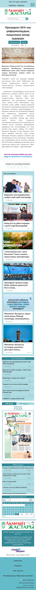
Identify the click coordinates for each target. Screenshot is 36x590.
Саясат (24, 42)
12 (13, 510)
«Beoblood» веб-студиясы (25, 587)
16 (31, 510)
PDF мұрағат (24, 404)
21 (22, 512)
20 (17, 512)
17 (4, 512)
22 (27, 512)
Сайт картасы (18, 571)
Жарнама (20, 5)
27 (17, 514)
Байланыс (12, 5)
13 (17, 510)
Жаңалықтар (14, 42)
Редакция (18, 566)
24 (4, 514)
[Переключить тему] (26, 5)
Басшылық (18, 561)
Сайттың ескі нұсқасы (26, 583)
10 (4, 510)
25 (8, 514)
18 (8, 512)
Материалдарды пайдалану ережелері (18, 576)
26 (13, 514)
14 (22, 510)
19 (13, 512)
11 (8, 510)
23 (31, 512)
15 (27, 510)
